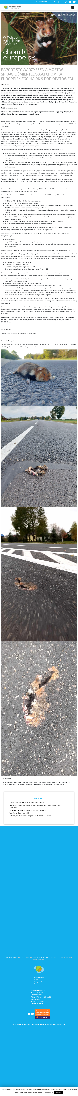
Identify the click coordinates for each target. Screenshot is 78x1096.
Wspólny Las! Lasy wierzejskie (20, 813)
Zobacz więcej (48, 1092)
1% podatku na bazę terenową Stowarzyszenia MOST (28, 810)
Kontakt (36, 984)
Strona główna (39, 977)
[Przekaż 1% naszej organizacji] (42, 1014)
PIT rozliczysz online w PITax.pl (26, 957)
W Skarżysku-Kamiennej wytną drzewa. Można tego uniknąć (30, 816)
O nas (36, 979)
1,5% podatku (38, 982)
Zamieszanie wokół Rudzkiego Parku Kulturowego (27, 802)
